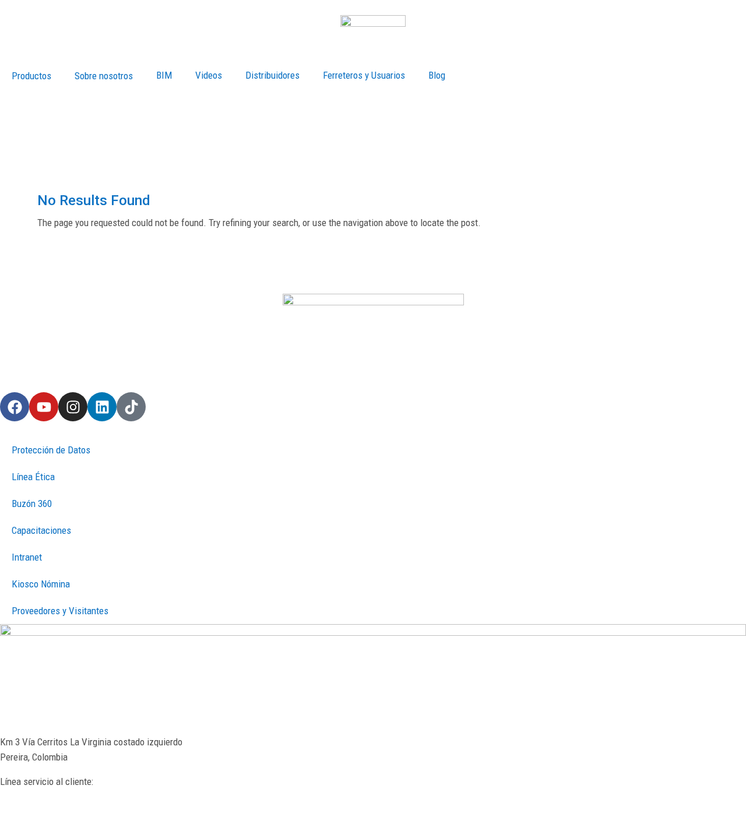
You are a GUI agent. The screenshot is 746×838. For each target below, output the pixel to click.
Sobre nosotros (104, 76)
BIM (164, 75)
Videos (208, 75)
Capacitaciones (41, 530)
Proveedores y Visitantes (60, 611)
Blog (436, 75)
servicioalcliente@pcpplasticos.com (70, 811)
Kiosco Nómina (41, 584)
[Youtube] (43, 406)
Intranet (27, 557)
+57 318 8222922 (33, 796)
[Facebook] (14, 406)
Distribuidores (272, 75)
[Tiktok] (131, 406)
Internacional (16, 102)
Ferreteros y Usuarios (364, 75)
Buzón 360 (32, 503)
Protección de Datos (51, 450)
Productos (31, 76)
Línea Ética (33, 477)
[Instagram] (72, 406)
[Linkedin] (102, 406)
